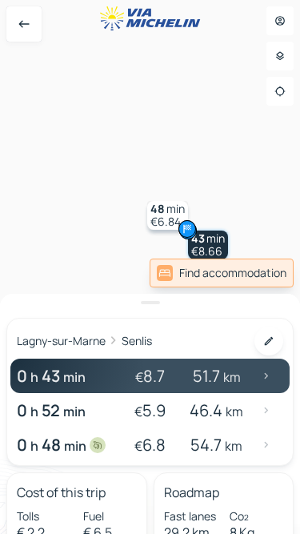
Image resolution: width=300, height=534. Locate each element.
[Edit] (268, 341)
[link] (222, 273)
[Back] (24, 24)
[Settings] (280, 56)
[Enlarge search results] (150, 302)
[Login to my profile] (280, 20)
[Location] (280, 91)
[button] (208, 245)
